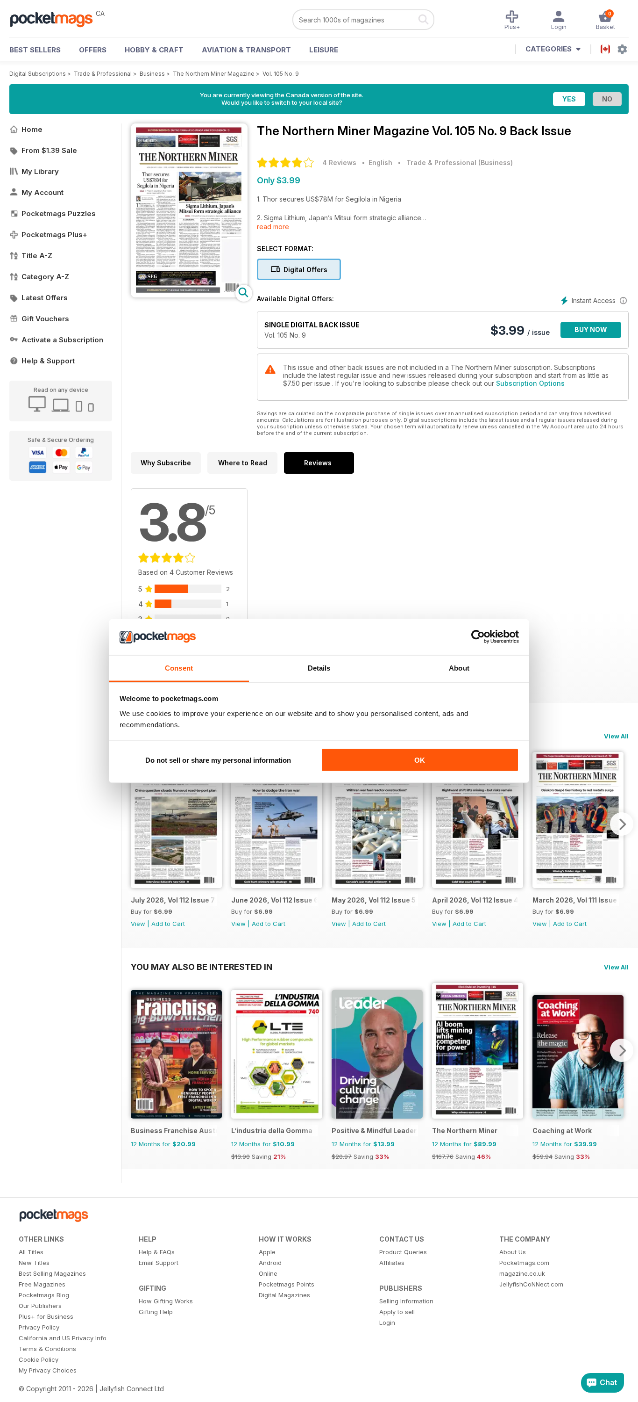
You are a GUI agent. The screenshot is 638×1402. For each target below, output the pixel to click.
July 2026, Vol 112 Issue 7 (173, 900)
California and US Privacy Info (62, 1338)
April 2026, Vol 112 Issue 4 (475, 900)
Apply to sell (397, 1311)
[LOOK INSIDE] (189, 295)
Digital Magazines (284, 1295)
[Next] (621, 824)
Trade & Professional (103, 73)
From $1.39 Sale (49, 150)
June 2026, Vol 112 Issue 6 (274, 900)
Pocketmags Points (286, 1284)
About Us (512, 1252)
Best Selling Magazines (52, 1273)
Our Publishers (40, 1305)
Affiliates (391, 1262)
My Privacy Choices (48, 1370)
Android (270, 1262)
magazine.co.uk (522, 1273)
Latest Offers (44, 297)
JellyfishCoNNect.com (531, 1284)
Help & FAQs (157, 1252)
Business (152, 73)
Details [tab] (319, 668)
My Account (42, 192)
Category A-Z (45, 276)
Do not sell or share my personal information (218, 760)
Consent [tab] (179, 668)
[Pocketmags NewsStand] (56, 18)
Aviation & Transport (246, 49)
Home (32, 129)
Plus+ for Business (46, 1316)
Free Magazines (42, 1284)
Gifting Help (156, 1311)
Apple (267, 1252)
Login (387, 1322)
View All (616, 736)
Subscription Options (530, 383)
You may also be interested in (201, 966)
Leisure (323, 49)
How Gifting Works (166, 1301)
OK (419, 760)
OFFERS (92, 49)
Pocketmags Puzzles (58, 213)
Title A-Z (36, 255)
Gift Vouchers (45, 318)
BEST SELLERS (35, 49)
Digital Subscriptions (37, 73)
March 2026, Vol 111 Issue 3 (575, 900)
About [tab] (459, 668)
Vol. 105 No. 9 (280, 73)
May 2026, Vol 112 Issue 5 (374, 900)
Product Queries (403, 1252)
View (138, 923)
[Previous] (137, 824)
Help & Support (48, 360)
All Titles (31, 1252)
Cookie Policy (38, 1359)
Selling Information (406, 1301)
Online (268, 1273)
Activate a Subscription (62, 339)
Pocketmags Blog (44, 1295)
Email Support (158, 1262)
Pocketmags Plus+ (54, 234)
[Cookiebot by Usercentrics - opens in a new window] (478, 637)
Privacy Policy (39, 1327)
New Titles (34, 1262)
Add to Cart (168, 923)
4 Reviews (339, 162)
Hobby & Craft (154, 49)
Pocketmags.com (524, 1262)
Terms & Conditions (47, 1348)
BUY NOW (590, 329)
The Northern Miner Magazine (214, 73)
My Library (40, 171)
